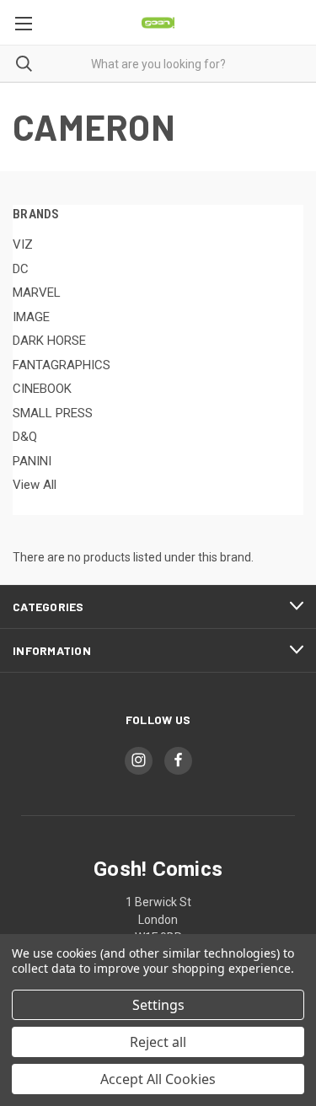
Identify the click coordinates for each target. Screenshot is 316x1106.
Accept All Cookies (158, 1079)
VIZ (23, 244)
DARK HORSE (49, 340)
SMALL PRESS (53, 413)
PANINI (32, 461)
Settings (158, 1005)
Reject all (158, 1042)
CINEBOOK (42, 388)
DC (21, 268)
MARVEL (37, 292)
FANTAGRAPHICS (61, 365)
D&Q (25, 436)
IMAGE (31, 317)
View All (34, 484)
